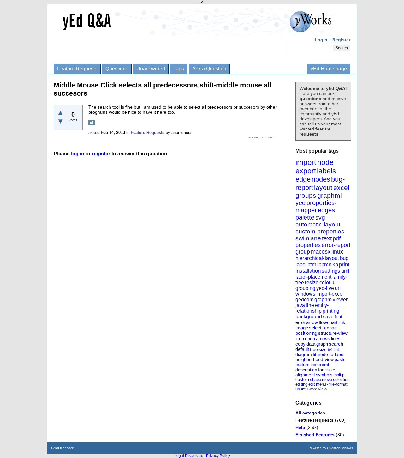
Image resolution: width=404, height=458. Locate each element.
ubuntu (301, 389)
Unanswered (150, 68)
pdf (337, 238)
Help (300, 427)
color (324, 282)
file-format (338, 384)
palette (304, 217)
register (101, 153)
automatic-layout (317, 224)
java (300, 305)
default (302, 349)
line (310, 305)
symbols (324, 374)
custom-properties (319, 231)
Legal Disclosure (188, 456)
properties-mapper (316, 206)
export (305, 171)
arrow (312, 322)
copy (300, 344)
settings (331, 271)
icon (299, 338)
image (301, 327)
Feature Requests (77, 68)
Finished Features (315, 434)
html (312, 265)
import (305, 162)
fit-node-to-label (328, 354)
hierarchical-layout (317, 258)
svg (320, 217)
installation (308, 271)
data (310, 344)
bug (344, 258)
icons (316, 364)
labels (326, 171)
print (344, 265)
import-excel (330, 294)
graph (322, 344)
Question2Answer (340, 447)
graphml (329, 195)
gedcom (304, 299)
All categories (310, 412)
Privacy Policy (218, 456)
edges (326, 210)
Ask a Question (209, 68)
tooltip (338, 374)
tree (314, 349)
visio (322, 389)
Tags (178, 68)
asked (93, 132)
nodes (321, 179)
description (306, 369)
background (308, 316)
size (323, 349)
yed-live (325, 288)
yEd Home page (329, 68)
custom (302, 379)
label (300, 265)
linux (337, 252)
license (329, 327)
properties (308, 245)
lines (336, 338)
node (325, 162)
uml (345, 271)
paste (340, 359)
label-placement (313, 277)
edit (311, 384)
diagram (303, 354)
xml (325, 364)
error (300, 322)
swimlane (308, 238)
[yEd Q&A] (197, 32)
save (328, 316)
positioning (306, 333)
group (302, 252)
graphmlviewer (331, 299)
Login (321, 39)
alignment (305, 374)
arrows (323, 338)
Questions (116, 68)
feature (302, 364)
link (341, 322)
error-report (336, 245)
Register (341, 39)
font (338, 316)
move (327, 379)
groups (305, 195)
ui (333, 282)
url (338, 288)
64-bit (333, 349)
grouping (305, 288)
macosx (320, 252)
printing (331, 311)
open (310, 338)
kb (335, 265)
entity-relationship (312, 308)
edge (303, 179)
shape (315, 379)
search (336, 344)
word (313, 389)
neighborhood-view (314, 359)
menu (321, 384)
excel (341, 187)
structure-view (333, 333)
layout (323, 187)
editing (301, 384)
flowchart (328, 322)
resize (311, 282)
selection (341, 379)
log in (77, 153)
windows (305, 294)
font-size (326, 369)
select (315, 327)
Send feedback (62, 447)
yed (300, 202)
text (327, 238)
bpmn (324, 265)
